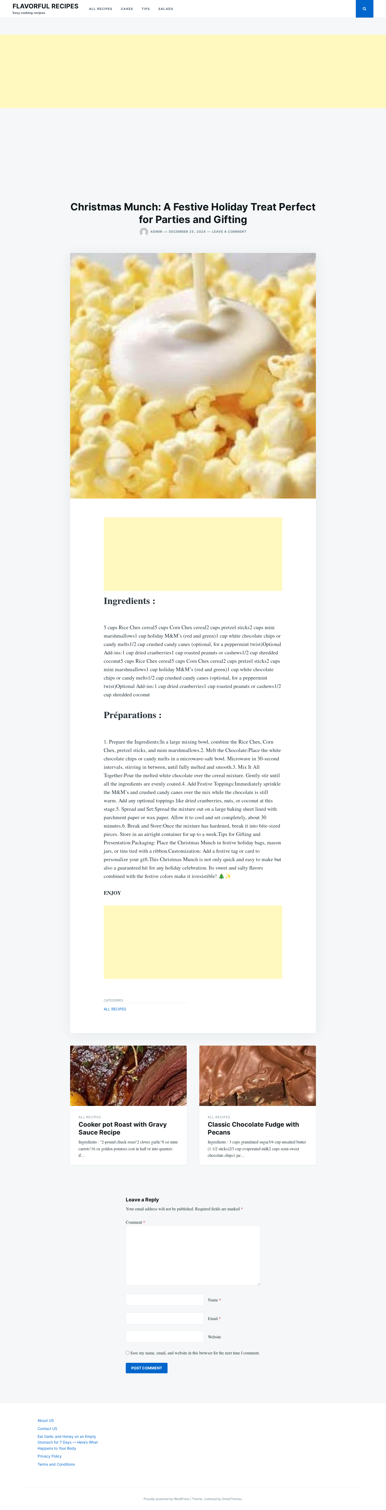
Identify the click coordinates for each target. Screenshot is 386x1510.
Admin (156, 232)
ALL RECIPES (100, 9)
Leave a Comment (229, 232)
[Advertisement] (157, 71)
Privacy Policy (50, 1456)
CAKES (127, 9)
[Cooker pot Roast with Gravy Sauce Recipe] (128, 1076)
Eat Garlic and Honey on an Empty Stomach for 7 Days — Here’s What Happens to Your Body (68, 1442)
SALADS (165, 9)
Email (214, 1318)
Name (214, 1299)
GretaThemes (232, 1499)
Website (214, 1336)
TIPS (146, 9)
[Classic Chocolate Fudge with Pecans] (257, 1076)
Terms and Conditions (56, 1464)
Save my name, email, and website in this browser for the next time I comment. (195, 1352)
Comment (135, 1222)
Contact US (47, 1428)
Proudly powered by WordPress (167, 1499)
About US (46, 1420)
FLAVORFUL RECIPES (46, 6)
